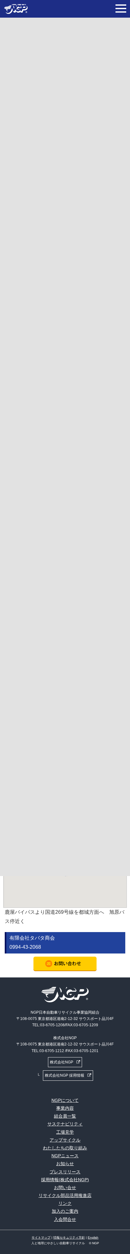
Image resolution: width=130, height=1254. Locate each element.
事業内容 (65, 1108)
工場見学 (65, 1132)
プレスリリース (65, 1171)
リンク (65, 1203)
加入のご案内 (65, 1211)
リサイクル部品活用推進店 (65, 1195)
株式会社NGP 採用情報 (64, 1075)
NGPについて (65, 1100)
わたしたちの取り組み (65, 1147)
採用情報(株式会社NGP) (65, 1179)
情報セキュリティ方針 (69, 1237)
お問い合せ (65, 1187)
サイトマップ (41, 1237)
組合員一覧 (65, 1116)
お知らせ (65, 1163)
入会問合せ (65, 1219)
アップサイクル (65, 1139)
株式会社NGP (61, 1062)
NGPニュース (65, 1155)
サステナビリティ (65, 1123)
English (93, 1237)
